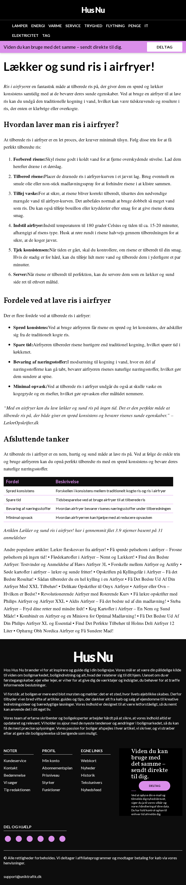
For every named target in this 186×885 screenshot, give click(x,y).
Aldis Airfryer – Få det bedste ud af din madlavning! (117, 601)
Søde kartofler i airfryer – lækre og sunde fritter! (48, 572)
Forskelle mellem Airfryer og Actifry (145, 564)
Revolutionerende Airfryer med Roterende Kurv (85, 594)
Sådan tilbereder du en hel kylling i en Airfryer (81, 579)
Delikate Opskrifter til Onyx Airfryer (95, 586)
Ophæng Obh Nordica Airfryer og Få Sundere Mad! (64, 631)
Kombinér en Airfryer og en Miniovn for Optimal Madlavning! (78, 616)
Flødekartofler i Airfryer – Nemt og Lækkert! (92, 557)
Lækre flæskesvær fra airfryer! (78, 549)
